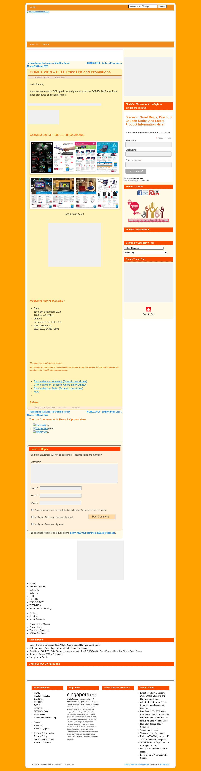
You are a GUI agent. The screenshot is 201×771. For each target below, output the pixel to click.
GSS (68, 707)
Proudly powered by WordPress (137, 764)
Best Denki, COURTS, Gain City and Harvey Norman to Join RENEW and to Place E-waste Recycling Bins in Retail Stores (86, 651)
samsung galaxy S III (81, 702)
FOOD (32, 596)
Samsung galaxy (72, 724)
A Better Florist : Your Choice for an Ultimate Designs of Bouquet (59, 648)
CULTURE (34, 590)
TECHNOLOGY (37, 602)
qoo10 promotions (73, 719)
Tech (64, 408)
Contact (45, 44)
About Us (34, 44)
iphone (95, 702)
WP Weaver (164, 764)
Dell (91, 702)
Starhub (96, 704)
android (70, 702)
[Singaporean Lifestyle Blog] (100, 26)
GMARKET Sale (77, 734)
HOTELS (34, 599)
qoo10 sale (92, 719)
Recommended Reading (40, 608)
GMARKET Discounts (83, 736)
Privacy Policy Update (40, 624)
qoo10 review (91, 714)
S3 (68, 722)
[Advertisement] (64, 104)
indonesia (74, 707)
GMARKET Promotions (86, 731)
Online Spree (71, 736)
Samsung (83, 704)
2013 (93, 695)
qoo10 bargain (81, 714)
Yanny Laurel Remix (39, 657)
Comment (36, 462)
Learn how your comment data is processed (92, 533)
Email (34, 495)
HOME (33, 7)
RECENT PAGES (38, 586)
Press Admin (60, 77)
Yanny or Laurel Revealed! (152, 733)
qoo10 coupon (71, 714)
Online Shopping (73, 704)
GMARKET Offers (89, 734)
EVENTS (34, 593)
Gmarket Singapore (83, 707)
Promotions (56, 408)
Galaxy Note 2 (84, 719)
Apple (75, 699)
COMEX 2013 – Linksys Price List (104, 63)
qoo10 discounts (84, 724)
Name (34, 488)
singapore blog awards (85, 722)
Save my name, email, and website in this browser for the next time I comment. (71, 510)
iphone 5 (93, 717)
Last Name (130, 150)
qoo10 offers (73, 722)
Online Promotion (89, 712)
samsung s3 (78, 709)
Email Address (133, 160)
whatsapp (80, 712)
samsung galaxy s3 (86, 699)
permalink (76, 408)
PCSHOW (46, 408)
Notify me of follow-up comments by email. (54, 517)
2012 (70, 698)
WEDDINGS (35, 605)
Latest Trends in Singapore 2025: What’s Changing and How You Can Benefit (65, 645)
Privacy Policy (36, 627)
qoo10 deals (86, 717)
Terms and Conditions (39, 630)
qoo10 (89, 704)
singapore (78, 694)
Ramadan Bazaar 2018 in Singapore (46, 654)
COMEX (37, 408)
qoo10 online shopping (74, 717)
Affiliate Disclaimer (38, 633)
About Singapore (37, 619)
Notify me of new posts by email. (50, 524)
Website (34, 503)
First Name (130, 140)
